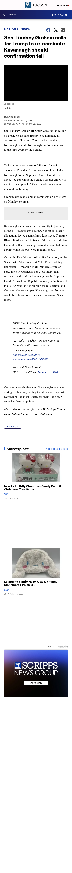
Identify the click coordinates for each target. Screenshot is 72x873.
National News (17, 29)
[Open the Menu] (6, 5)
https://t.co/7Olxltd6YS (27, 354)
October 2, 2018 (48, 372)
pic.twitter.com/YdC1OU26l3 (30, 359)
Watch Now (62, 5)
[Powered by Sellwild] (63, 646)
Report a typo (12, 426)
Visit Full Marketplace (57, 449)
